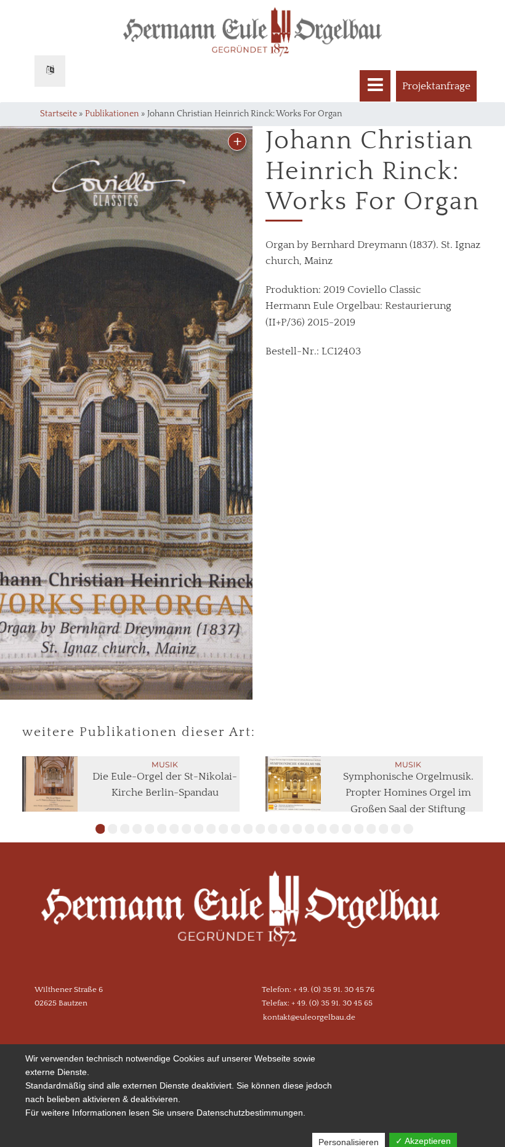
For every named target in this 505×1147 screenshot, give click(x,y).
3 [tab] (125, 829)
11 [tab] (223, 829)
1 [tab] (100, 829)
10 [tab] (211, 829)
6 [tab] (162, 829)
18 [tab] (310, 829)
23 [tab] (371, 829)
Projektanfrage (436, 86)
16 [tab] (285, 829)
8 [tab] (187, 829)
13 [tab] (248, 829)
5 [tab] (150, 829)
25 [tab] (396, 829)
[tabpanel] (131, 784)
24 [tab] (384, 829)
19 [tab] (322, 829)
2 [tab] (113, 829)
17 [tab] (297, 829)
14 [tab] (260, 829)
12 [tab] (236, 829)
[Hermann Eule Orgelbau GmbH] (252, 920)
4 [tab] (137, 829)
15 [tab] (273, 829)
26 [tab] (408, 829)
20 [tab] (334, 829)
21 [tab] (347, 829)
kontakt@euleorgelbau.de (309, 1017)
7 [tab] (174, 829)
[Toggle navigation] (375, 86)
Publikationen (112, 114)
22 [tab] (359, 829)
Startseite (58, 114)
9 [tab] (199, 829)
